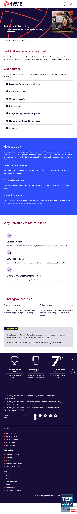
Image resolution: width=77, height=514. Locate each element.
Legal (8, 485)
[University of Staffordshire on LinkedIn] (56, 415)
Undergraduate (12, 433)
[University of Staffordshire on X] (41, 415)
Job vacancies (11, 482)
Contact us (23, 415)
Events (8, 479)
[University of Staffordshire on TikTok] (36, 418)
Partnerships (10, 445)
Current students (12, 455)
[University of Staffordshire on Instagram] (46, 415)
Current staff (11, 458)
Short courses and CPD (15, 439)
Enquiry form (57, 342)
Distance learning (12, 442)
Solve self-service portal (15, 466)
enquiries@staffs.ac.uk (18, 342)
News (8, 476)
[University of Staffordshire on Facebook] (36, 415)
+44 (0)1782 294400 (39, 342)
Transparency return (13, 491)
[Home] (14, 4)
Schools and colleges (14, 463)
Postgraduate (11, 436)
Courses (13, 40)
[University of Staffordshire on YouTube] (51, 415)
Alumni (8, 460)
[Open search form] (70, 4)
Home (6, 40)
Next (74, 374)
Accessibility (11, 488)
